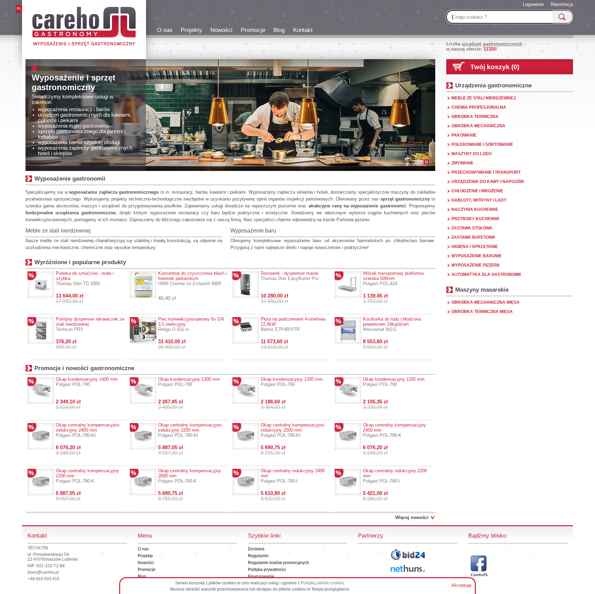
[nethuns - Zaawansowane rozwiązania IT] (407, 568)
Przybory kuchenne (475, 218)
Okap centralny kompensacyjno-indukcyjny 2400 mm (88, 430)
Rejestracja (562, 4)
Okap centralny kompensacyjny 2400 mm (394, 430)
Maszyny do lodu (471, 153)
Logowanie (533, 4)
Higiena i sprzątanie (474, 246)
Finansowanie (261, 576)
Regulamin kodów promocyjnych (278, 562)
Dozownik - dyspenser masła (290, 276)
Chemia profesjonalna (478, 107)
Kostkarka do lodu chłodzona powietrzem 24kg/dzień (392, 324)
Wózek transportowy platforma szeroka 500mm (393, 278)
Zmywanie (462, 163)
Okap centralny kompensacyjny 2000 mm (189, 476)
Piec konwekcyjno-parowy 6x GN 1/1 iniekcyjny (191, 324)
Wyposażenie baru (253, 231)
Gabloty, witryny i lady (479, 200)
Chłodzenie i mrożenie (477, 190)
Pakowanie (464, 135)
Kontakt (303, 29)
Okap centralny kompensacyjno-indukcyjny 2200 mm (190, 430)
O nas (165, 29)
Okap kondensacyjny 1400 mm (87, 382)
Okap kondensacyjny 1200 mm (292, 382)
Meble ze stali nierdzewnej (58, 231)
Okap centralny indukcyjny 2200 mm (395, 476)
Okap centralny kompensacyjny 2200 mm (87, 476)
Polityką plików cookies (322, 583)
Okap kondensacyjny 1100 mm (394, 382)
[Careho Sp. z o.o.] (84, 27)
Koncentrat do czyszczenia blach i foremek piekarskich (192, 278)
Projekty (191, 29)
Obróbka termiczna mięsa (482, 311)
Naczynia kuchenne (474, 209)
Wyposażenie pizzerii (475, 265)
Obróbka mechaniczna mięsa (485, 302)
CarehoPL (479, 575)
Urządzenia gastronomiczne (493, 85)
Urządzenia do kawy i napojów (487, 181)
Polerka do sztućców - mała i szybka (85, 278)
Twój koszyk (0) (494, 67)
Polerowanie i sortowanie (482, 144)
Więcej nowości (412, 517)
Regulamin (258, 555)
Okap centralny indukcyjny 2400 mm (293, 476)
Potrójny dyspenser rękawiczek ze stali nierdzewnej (90, 324)
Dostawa (256, 549)
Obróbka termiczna (475, 116)
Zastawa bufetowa (473, 237)
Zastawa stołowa (471, 228)
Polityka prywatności (267, 569)
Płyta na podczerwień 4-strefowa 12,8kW (293, 324)
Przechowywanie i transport (486, 172)
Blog (279, 29)
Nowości (221, 29)
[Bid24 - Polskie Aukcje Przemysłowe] (407, 554)
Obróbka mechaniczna (478, 125)
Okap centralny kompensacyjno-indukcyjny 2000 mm (293, 430)
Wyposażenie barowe (476, 255)
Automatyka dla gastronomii (486, 274)
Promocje (253, 29)
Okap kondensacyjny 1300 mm (189, 382)
